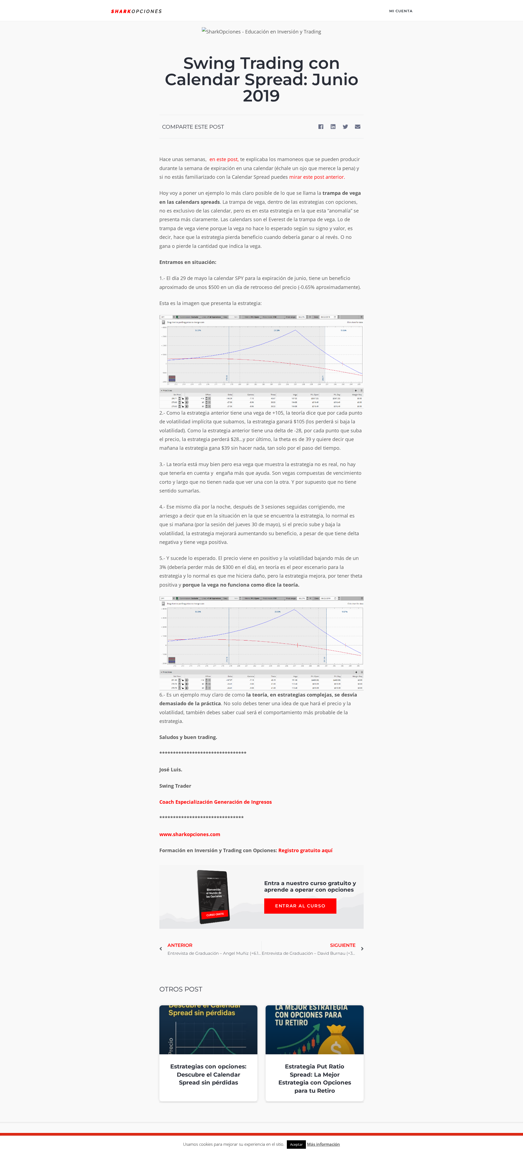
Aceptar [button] (296, 1144)
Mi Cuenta (401, 11)
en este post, (224, 159)
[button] (321, 127)
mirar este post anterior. (317, 177)
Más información (323, 1144)
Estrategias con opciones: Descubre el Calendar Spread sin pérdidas (208, 1074)
